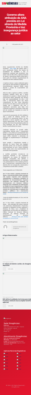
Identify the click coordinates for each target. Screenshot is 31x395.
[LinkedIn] (18, 389)
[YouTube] (15, 389)
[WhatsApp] (9, 389)
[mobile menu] (28, 2)
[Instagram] (20, 389)
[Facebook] (11, 389)
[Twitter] (13, 389)
